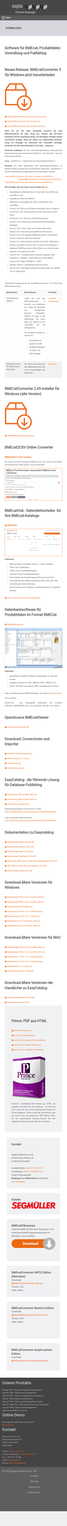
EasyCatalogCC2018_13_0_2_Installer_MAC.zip (26, 952)
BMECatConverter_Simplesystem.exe (31, 1360)
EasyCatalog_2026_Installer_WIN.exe (22, 794)
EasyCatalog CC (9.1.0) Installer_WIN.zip (23, 921)
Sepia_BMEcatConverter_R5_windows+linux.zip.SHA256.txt (29, 182)
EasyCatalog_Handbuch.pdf (18, 804)
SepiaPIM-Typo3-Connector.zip (19, 754)
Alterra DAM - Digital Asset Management (19, 1393)
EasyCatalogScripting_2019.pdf (19, 871)
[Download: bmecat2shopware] (33, 1243)
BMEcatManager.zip (15, 624)
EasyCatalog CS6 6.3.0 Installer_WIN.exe (23, 926)
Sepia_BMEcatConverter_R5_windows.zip (23, 121)
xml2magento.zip (14, 763)
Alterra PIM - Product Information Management (22, 1390)
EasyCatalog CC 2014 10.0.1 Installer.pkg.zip (25, 961)
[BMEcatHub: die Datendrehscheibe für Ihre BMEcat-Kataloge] (33, 542)
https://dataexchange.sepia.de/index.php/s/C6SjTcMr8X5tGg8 (30, 820)
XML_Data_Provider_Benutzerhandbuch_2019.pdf (27, 866)
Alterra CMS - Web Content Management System (22, 1402)
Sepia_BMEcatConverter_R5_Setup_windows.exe (26, 117)
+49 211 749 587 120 (27, 1454)
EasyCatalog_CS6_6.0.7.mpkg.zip (20, 971)
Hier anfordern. (18, 1181)
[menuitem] (25, 12)
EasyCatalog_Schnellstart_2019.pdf (21, 856)
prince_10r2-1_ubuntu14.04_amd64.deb (29, 1040)
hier (46, 187)
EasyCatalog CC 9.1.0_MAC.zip (19, 966)
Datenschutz (34, 1492)
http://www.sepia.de (18, 1463)
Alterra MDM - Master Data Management (19, 1407)
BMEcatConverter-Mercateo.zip (28, 1283)
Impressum (34, 1487)
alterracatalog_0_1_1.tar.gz (18, 758)
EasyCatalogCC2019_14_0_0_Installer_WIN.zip (25, 897)
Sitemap (34, 1481)
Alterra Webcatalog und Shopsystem (17, 1399)
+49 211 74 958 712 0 (32, 1171)
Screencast (57, 693)
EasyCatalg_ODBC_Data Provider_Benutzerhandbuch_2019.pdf (32, 861)
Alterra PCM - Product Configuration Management (23, 1396)
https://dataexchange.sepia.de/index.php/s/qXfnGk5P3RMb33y (30, 812)
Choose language (25, 12)
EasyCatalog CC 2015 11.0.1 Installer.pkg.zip (25, 911)
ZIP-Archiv (52, 364)
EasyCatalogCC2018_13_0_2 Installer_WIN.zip (25, 902)
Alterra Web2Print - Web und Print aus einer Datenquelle (25, 1405)
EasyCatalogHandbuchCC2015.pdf (20, 998)
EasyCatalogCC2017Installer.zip (20, 907)
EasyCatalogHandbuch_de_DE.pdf (20, 842)
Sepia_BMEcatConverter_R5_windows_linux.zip (26, 126)
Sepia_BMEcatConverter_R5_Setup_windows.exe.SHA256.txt (29, 176)
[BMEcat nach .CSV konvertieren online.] (33, 484)
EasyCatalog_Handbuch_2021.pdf (20, 847)
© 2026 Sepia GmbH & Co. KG (19, 1471)
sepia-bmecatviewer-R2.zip (18, 727)
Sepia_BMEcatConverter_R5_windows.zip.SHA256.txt (40, 179)
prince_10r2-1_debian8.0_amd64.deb (28, 1050)
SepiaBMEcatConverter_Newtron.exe (31, 1315)
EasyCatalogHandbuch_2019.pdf (20, 851)
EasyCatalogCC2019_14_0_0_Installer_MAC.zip (26, 947)
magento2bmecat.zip (15, 768)
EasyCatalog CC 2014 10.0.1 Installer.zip (23, 916)
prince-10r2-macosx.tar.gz (24, 1035)
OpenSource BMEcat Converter (14, 1410)
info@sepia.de (14, 1460)
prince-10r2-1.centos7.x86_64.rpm (27, 1045)
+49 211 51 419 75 (34, 1168)
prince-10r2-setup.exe (22, 1030)
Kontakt (34, 1476)
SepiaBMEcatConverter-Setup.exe (20, 436)
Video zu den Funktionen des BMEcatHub (23, 598)
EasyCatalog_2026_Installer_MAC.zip (22, 799)
